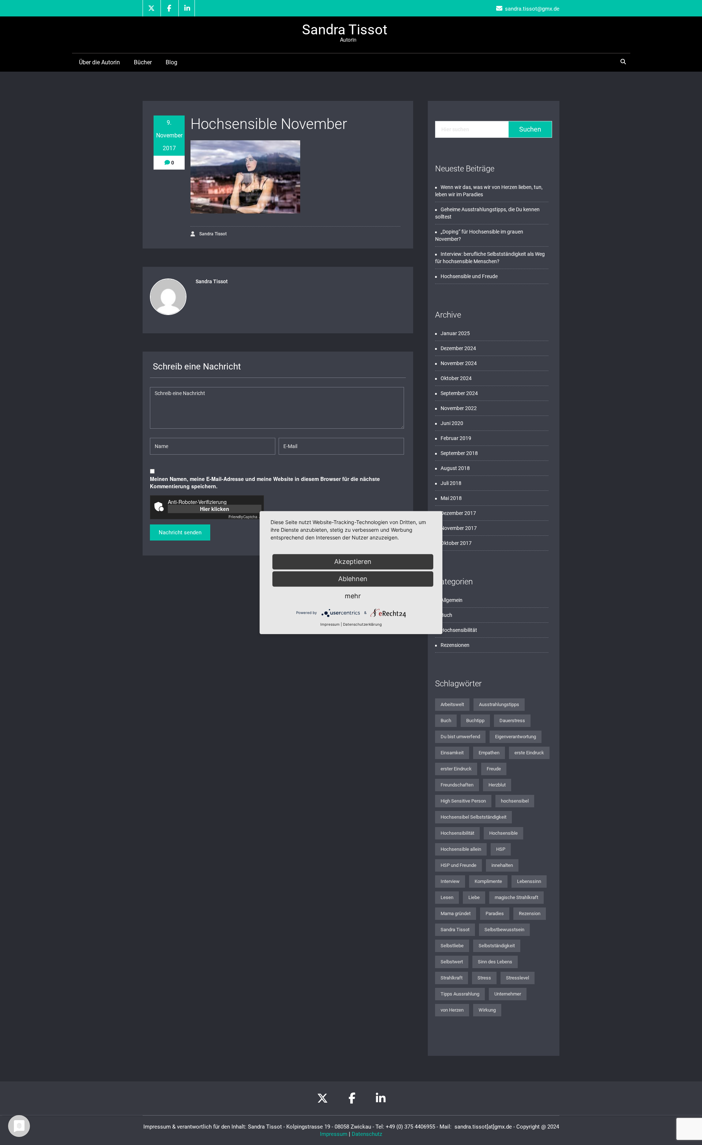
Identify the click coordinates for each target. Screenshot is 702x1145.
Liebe (474, 897)
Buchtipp (475, 720)
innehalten (502, 865)
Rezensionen (455, 645)
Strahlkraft (452, 978)
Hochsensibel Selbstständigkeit (473, 817)
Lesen (447, 897)
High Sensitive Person (463, 801)
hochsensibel (515, 801)
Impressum (333, 1134)
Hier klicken (214, 508)
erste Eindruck (529, 752)
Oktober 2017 (456, 543)
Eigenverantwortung (515, 736)
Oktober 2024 (456, 378)
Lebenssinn (529, 881)
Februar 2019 (456, 438)
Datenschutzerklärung (362, 624)
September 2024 (459, 393)
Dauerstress (512, 720)
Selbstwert (452, 961)
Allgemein (452, 600)
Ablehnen (352, 579)
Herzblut (497, 785)
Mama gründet (456, 913)
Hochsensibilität (459, 630)
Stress (484, 978)
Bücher (143, 62)
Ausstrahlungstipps (499, 704)
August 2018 (455, 468)
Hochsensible (503, 833)
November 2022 (459, 408)
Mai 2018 (451, 498)
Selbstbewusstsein (504, 929)
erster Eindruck (456, 768)
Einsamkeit (452, 752)
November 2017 (459, 528)
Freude (494, 768)
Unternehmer (507, 994)
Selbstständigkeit (497, 945)
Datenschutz (367, 1134)
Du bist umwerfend (460, 736)
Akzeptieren (352, 561)
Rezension (529, 913)
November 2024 (459, 363)
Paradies (495, 913)
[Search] (624, 62)
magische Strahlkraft (516, 897)
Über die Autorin (99, 62)
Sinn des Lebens (495, 961)
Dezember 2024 (458, 348)
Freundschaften (457, 785)
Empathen (489, 752)
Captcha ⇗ (245, 516)
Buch (446, 615)
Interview (450, 881)
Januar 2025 (455, 333)
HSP (500, 849)
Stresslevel (517, 978)
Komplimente (488, 881)
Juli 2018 (451, 483)
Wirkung (487, 1010)
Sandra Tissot (212, 233)
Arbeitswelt (452, 704)
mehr (353, 596)
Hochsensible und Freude (469, 276)
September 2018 (459, 453)
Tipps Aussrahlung (460, 994)
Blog (171, 62)
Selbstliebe (452, 945)
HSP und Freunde (458, 865)
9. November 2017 (169, 135)
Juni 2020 (452, 423)
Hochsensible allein (461, 849)
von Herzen (452, 1010)
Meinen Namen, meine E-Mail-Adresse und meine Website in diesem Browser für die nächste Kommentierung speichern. (265, 482)
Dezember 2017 (458, 513)
